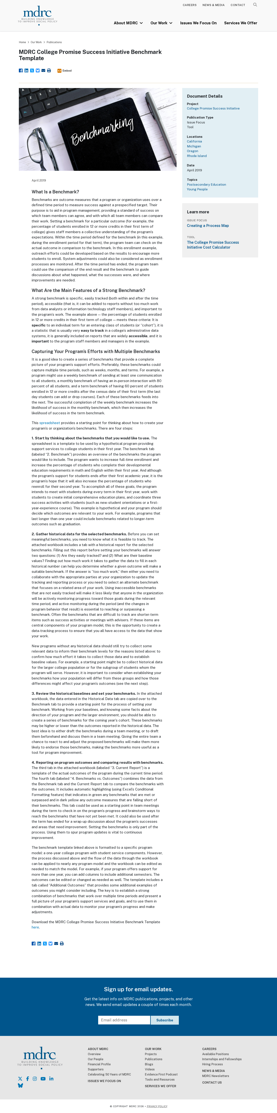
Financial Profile (99, 1064)
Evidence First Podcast (161, 1074)
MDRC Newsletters (215, 1076)
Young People (197, 189)
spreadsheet (49, 423)
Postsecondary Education (206, 184)
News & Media (214, 5)
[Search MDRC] (255, 5)
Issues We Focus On (198, 23)
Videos (150, 1069)
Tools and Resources (160, 1079)
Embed (67, 70)
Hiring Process (212, 1064)
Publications (54, 42)
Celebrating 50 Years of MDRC (109, 1074)
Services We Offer (240, 23)
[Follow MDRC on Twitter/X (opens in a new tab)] (20, 1078)
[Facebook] (21, 70)
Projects (151, 1054)
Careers (190, 5)
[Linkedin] (26, 70)
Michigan (194, 146)
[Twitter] (32, 70)
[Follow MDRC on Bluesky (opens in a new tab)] (20, 1085)
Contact (238, 5)
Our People (95, 1059)
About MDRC (126, 23)
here (35, 927)
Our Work (159, 23)
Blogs (149, 1064)
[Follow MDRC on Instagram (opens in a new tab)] (35, 1078)
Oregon (192, 151)
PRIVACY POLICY (157, 1106)
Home (22, 42)
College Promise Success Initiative (213, 108)
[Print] (49, 70)
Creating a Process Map (208, 225)
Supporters (96, 1069)
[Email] (43, 70)
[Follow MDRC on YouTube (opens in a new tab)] (43, 1078)
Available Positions (215, 1054)
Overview (94, 1054)
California (194, 141)
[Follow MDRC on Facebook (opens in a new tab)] (27, 1078)
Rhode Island (197, 156)
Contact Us (212, 1082)
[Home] (42, 16)
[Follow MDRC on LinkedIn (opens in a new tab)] (51, 1078)
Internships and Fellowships (222, 1059)
